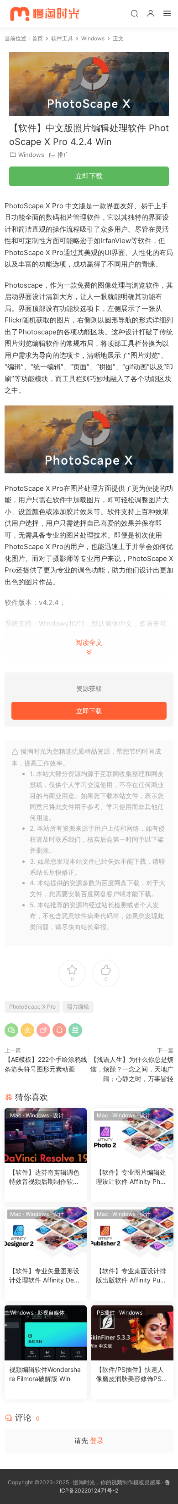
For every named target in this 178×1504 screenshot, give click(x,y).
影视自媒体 (51, 1312)
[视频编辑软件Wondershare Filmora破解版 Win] (46, 1332)
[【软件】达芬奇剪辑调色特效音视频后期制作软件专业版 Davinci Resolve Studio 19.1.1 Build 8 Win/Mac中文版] (46, 1135)
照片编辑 (78, 1006)
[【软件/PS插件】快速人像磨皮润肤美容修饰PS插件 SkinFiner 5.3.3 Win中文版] (132, 1332)
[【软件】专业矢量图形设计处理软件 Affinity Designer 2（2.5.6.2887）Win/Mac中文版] (46, 1234)
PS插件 (106, 1312)
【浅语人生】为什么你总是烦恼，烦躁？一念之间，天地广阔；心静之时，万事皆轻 (131, 1068)
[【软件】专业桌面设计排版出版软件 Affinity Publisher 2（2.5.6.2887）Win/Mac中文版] (132, 1234)
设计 (58, 1115)
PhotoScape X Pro (32, 1006)
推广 (63, 154)
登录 (97, 1440)
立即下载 (89, 176)
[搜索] (134, 13)
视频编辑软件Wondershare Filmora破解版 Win (45, 1373)
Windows (31, 154)
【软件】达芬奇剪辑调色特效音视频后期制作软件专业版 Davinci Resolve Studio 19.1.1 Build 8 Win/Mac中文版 (44, 1177)
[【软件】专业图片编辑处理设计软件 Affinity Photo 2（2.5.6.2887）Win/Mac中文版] (132, 1135)
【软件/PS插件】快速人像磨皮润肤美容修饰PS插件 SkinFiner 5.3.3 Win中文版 (132, 1374)
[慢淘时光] (63, 14)
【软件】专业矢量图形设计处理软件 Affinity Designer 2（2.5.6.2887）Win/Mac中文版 (45, 1276)
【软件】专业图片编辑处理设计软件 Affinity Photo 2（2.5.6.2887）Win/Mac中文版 (131, 1177)
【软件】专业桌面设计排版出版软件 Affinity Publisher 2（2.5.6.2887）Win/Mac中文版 (131, 1276)
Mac (15, 1115)
